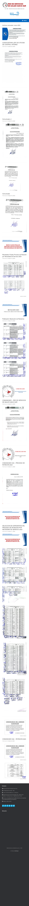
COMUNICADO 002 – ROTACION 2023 (14, 739)
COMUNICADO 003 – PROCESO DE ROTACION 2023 (13, 464)
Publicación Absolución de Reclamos (13, 319)
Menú (25, 20)
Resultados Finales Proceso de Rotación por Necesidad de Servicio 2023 (14, 255)
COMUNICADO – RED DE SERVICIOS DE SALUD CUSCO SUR (14, 401)
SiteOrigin (16, 850)
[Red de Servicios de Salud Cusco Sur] (14, 5)
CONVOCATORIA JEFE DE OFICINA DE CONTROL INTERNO (13, 43)
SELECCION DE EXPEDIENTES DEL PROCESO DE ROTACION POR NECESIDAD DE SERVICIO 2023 (13, 527)
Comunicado (6, 194)
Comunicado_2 (6, 119)
